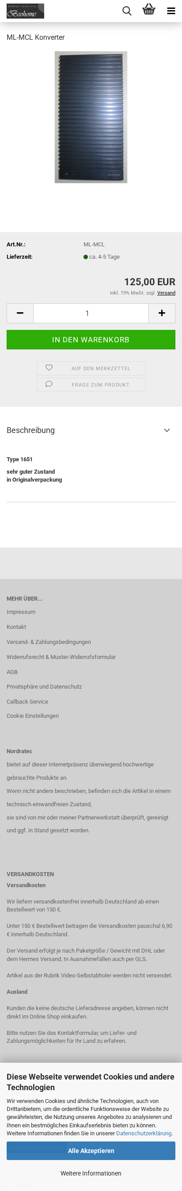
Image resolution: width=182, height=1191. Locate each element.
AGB (12, 672)
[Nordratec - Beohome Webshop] (22, 11)
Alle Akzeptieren (91, 1150)
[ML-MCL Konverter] (90, 116)
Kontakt (16, 627)
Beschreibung (31, 430)
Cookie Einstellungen (33, 715)
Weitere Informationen (91, 1173)
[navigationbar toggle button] (171, 11)
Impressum (21, 612)
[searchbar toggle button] (127, 11)
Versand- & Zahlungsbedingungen (49, 642)
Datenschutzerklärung (143, 1133)
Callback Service (27, 701)
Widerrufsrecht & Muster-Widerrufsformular (61, 657)
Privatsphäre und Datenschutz (44, 686)
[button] (20, 313)
